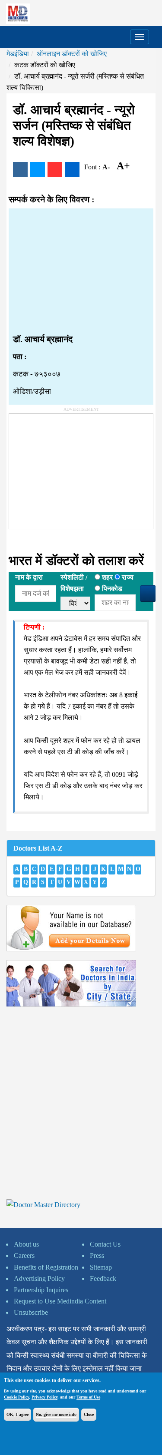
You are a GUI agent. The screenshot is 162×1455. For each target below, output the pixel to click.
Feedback (103, 1278)
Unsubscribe (31, 1312)
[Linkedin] (72, 169)
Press (97, 1255)
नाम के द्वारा (29, 577)
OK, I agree (17, 1414)
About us (26, 1244)
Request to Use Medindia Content (60, 1301)
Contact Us (105, 1244)
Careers (24, 1255)
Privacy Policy (44, 1397)
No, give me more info (56, 1414)
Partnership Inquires (41, 1289)
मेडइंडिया (17, 53)
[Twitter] (37, 169)
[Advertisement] (81, 271)
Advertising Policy (39, 1278)
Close (89, 1414)
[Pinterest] (55, 169)
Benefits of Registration (46, 1267)
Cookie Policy (16, 1397)
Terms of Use (88, 1397)
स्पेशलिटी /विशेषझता (73, 583)
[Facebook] (20, 169)
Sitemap (101, 1267)
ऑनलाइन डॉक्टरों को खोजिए (72, 53)
